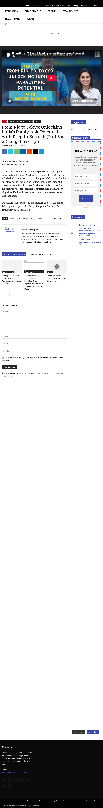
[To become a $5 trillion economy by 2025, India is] (93, 610)
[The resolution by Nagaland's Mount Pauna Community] (78, 347)
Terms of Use (68, 801)
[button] (98, 11)
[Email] (35, 151)
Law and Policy (8, 272)
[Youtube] (99, 2)
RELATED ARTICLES (14, 254)
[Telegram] (41, 151)
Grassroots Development (16, 121)
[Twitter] (95, 2)
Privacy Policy (54, 801)
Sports (52, 11)
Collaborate (37, 5)
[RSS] (90, 2)
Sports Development (53, 219)
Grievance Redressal (86, 801)
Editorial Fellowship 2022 (55, 5)
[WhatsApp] (17, 151)
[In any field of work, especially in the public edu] (93, 370)
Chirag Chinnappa (11, 146)
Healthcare (12, 19)
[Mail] (86, 2)
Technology (71, 11)
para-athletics (22, 219)
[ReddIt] (29, 151)
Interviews (29, 121)
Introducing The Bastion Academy (82, 5)
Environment (33, 11)
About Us (26, 5)
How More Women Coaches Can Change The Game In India (57, 278)
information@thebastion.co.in (14, 772)
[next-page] (8, 294)
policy (33, 219)
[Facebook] (73, 2)
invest (12, 219)
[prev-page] (3, 294)
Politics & (37, 121)
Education (11, 11)
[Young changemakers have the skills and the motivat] (78, 608)
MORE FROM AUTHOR (40, 254)
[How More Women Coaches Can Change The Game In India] (57, 266)
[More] (48, 151)
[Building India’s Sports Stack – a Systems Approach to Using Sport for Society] (12, 266)
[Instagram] (77, 2)
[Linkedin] (81, 2)
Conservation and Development (31, 271)
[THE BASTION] (51, 33)
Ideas (30, 19)
